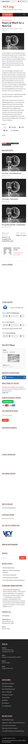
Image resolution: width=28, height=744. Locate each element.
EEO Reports (5, 703)
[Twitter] (23, 1)
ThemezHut (8, 742)
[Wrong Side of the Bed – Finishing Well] (14, 214)
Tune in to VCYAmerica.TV (9, 508)
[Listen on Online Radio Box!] (24, 377)
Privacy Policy (5, 697)
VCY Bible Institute (7, 686)
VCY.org (8, 7)
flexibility (9, 143)
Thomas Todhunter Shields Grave (11, 589)
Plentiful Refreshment (8, 567)
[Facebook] (21, 1)
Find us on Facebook (10, 544)
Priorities (15, 143)
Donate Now (8, 402)
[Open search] (24, 15)
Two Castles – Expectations (10, 199)
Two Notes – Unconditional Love (11, 173)
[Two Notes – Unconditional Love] (14, 162)
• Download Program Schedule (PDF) (12, 328)
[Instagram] (25, 1)
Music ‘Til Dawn (7, 692)
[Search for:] (14, 557)
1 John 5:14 (5, 392)
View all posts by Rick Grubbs (17, 253)
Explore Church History (12, 585)
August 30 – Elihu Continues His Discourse (13, 722)
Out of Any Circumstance (9, 575)
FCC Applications (6, 706)
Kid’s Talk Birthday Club (8, 689)
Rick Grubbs (14, 28)
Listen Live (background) (16, 307)
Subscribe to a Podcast (8, 683)
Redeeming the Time (6, 20)
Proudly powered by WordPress (9, 740)
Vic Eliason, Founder (7, 694)
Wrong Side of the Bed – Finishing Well (13, 225)
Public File (5, 700)
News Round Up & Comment (10, 577)
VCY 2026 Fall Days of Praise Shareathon (14, 580)
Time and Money (6, 144)
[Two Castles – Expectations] (14, 188)
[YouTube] (19, 1)
